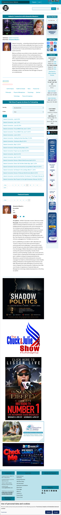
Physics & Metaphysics (19, 92)
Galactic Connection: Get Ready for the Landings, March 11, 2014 (19, 169)
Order (4, 111)
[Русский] (57, 0)
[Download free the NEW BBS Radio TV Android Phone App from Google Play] (52, 127)
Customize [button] (4, 512)
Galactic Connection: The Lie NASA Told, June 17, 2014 (17, 128)
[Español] (58, 0)
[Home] (6, 8)
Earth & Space (10, 88)
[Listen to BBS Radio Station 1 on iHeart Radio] (52, 175)
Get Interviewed (20, 483)
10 (31, 185)
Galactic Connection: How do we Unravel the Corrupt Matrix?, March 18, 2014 (22, 166)
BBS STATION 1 (52, 91)
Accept (56, 512)
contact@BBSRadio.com (7, 487)
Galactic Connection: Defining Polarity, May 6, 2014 (15, 147)
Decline (48, 512)
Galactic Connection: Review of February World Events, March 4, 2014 (20, 173)
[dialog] (30, 508)
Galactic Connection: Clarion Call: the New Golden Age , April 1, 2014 (20, 163)
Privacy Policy (20, 495)
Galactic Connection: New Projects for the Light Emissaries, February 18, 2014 (22, 179)
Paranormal (36, 88)
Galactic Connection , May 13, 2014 (12, 144)
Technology (17, 96)
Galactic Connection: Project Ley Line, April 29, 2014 (16, 151)
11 (34, 185)
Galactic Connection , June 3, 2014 (11, 135)
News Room (19, 487)
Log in (39, 2)
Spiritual (38, 92)
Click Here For (52, 71)
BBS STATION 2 (52, 98)
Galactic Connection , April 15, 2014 (12, 157)
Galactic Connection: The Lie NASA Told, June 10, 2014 (17, 131)
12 (38, 185)
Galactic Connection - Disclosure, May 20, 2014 (14, 141)
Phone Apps (19, 489)
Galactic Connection (14, 37)
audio (55, 61)
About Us (19, 491)
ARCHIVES (6, 81)
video (55, 67)
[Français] (51, 0)
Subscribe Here (53, 238)
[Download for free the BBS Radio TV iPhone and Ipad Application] (52, 132)
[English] (48, 0)
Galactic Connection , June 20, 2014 (12, 125)
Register (34, 2)
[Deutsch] (53, 0)
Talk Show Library (20, 481)
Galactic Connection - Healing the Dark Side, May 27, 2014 (17, 138)
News (29, 88)
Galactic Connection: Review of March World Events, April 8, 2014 (19, 160)
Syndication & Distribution (22, 485)
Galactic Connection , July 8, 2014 (11, 119)
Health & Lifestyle (20, 88)
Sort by (4, 107)
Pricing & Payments (21, 479)
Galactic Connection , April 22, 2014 (12, 154)
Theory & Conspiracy (27, 96)
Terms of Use (19, 497)
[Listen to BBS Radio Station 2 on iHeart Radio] (52, 185)
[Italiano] (54, 0)
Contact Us (19, 493)
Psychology (30, 92)
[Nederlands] (50, 0)
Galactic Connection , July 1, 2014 (11, 122)
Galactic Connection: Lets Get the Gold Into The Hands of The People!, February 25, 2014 (25, 176)
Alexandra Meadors (14, 39)
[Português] (55, 0)
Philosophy (8, 92)
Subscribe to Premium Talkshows (11, 2)
